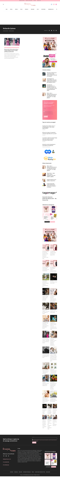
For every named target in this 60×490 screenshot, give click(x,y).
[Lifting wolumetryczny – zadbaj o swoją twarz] (44, 180)
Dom (38, 9)
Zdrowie (32, 9)
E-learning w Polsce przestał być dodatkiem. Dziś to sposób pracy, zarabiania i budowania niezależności (53, 342)
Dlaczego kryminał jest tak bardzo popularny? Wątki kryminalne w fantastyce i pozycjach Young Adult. (45, 255)
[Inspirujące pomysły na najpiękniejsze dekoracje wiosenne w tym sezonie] (53, 393)
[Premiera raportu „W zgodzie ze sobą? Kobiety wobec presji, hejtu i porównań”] (45, 291)
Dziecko (26, 9)
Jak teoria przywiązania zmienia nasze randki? (53, 282)
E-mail (45, 108)
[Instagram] (56, 4)
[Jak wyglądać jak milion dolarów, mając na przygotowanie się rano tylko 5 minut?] (53, 263)
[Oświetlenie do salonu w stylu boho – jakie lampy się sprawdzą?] (45, 365)
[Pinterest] (54, 4)
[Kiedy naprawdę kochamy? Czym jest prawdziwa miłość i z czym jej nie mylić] (44, 417)
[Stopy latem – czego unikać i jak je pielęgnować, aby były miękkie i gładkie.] (44, 174)
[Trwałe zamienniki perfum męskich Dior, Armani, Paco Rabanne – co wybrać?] (44, 185)
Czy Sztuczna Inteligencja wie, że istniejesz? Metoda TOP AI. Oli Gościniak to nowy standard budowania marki (53, 326)
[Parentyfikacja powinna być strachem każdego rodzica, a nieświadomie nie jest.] (45, 276)
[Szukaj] (56, 9)
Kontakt (34, 0)
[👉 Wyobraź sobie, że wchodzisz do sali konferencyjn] (53, 216)
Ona (6, 9)
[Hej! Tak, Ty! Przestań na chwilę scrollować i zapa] (53, 209)
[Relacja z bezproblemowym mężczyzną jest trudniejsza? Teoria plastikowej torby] (50, 417)
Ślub (21, 9)
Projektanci (9, 47)
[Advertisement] (30, 18)
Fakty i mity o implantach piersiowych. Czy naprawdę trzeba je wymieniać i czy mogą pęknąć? (52, 95)
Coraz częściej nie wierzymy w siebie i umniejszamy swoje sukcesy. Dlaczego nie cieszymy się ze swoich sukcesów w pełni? (53, 357)
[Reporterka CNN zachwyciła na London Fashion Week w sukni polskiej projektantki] (12, 42)
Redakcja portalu (22, 0)
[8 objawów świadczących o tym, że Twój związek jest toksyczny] (55, 417)
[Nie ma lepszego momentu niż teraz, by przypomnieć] (46, 216)
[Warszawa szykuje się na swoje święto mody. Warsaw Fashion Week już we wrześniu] (44, 74)
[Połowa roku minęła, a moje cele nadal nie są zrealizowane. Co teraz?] (45, 350)
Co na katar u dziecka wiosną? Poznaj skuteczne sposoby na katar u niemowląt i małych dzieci (49, 139)
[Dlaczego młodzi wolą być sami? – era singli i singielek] (53, 306)
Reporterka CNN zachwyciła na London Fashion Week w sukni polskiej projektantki (11, 50)
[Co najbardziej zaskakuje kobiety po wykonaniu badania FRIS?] (53, 247)
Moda (11, 9)
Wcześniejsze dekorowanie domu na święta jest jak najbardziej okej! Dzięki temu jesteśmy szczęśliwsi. (53, 385)
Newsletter (39, 0)
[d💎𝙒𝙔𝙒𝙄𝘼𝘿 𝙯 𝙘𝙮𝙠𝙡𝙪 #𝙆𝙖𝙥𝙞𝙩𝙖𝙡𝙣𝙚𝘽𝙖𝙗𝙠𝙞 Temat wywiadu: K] (46, 209)
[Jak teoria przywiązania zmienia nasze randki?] (53, 276)
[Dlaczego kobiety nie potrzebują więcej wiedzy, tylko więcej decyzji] (45, 263)
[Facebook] (51, 4)
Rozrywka (43, 9)
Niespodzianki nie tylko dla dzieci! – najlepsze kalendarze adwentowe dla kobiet (45, 400)
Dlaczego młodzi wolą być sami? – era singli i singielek (53, 311)
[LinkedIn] (56, 30)
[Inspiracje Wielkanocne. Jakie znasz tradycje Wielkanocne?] (45, 378)
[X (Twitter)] (51, 30)
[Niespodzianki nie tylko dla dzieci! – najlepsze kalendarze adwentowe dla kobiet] (45, 393)
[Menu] (3, 4)
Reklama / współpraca (29, 0)
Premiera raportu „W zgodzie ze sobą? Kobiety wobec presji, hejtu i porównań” (45, 297)
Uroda (16, 9)
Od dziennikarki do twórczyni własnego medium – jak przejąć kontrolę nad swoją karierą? (45, 340)
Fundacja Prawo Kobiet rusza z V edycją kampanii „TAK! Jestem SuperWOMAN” (48, 127)
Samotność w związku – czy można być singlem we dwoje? (50, 411)
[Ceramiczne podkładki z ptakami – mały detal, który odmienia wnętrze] (53, 365)
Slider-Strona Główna (15, 47)
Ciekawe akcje (50, 9)
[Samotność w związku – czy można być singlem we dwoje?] (45, 306)
